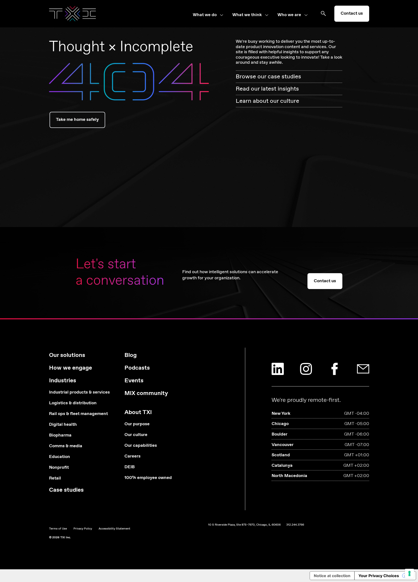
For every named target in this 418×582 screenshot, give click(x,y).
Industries (62, 381)
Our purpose (137, 424)
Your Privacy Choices (378, 575)
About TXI (138, 412)
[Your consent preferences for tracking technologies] (409, 573)
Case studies (66, 490)
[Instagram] (306, 368)
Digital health (63, 424)
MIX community (146, 393)
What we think (247, 15)
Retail (55, 478)
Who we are (289, 15)
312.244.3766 (295, 525)
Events (133, 381)
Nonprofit (59, 467)
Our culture (135, 435)
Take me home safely (77, 120)
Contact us (352, 13)
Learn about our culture (267, 101)
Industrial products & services (79, 392)
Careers (132, 456)
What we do (205, 15)
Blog (130, 355)
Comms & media (65, 446)
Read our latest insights (267, 89)
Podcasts (137, 368)
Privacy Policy (82, 529)
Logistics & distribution (73, 403)
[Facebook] (334, 368)
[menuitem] (212, 15)
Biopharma (60, 435)
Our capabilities (140, 445)
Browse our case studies (268, 77)
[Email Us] (363, 368)
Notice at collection (332, 575)
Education (59, 457)
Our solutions (67, 355)
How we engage (70, 368)
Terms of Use (58, 529)
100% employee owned (148, 478)
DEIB (129, 467)
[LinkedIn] (277, 368)
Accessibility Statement (114, 529)
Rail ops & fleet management (78, 414)
